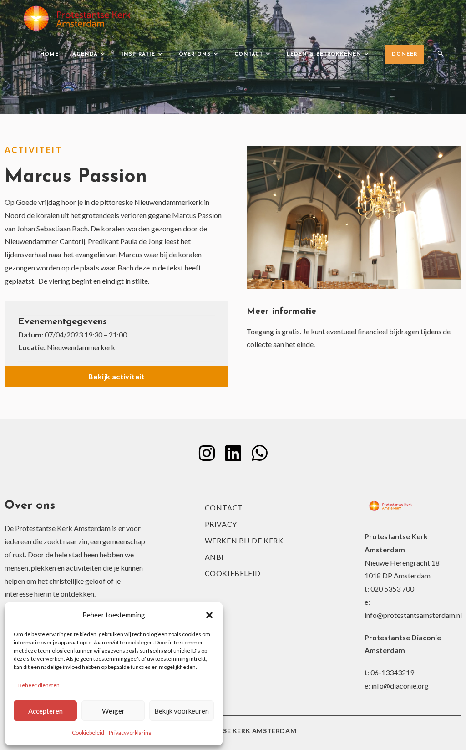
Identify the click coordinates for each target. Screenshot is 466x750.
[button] (209, 615)
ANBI (214, 556)
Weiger (113, 711)
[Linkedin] (233, 453)
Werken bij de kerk (244, 540)
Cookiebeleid (88, 732)
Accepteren (45, 711)
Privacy (221, 524)
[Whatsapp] (259, 453)
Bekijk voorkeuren (181, 711)
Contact (224, 507)
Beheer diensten (39, 685)
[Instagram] (207, 453)
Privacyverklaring (130, 732)
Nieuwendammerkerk (81, 347)
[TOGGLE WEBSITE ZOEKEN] (440, 54)
